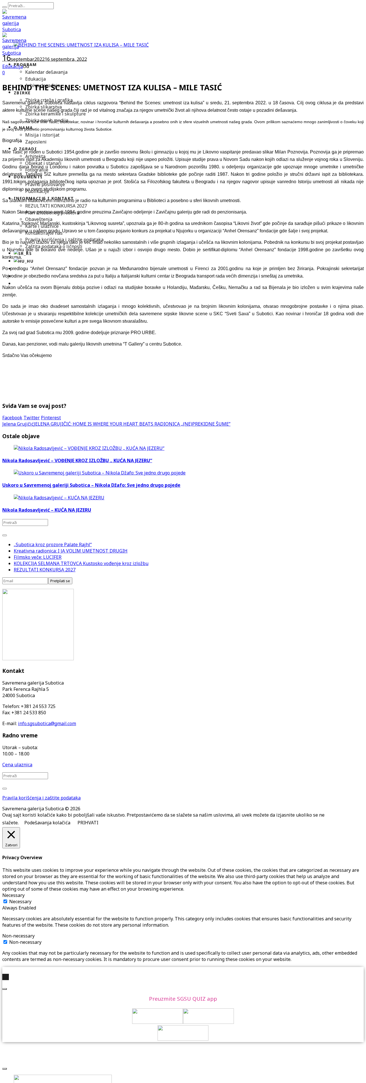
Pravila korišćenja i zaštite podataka (41, 798)
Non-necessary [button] (18, 936)
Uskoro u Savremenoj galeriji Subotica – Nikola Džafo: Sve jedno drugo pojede (91, 485)
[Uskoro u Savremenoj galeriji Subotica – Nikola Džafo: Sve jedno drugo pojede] (100, 473)
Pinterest (51, 417)
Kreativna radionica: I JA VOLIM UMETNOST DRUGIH (71, 551)
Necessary (20, 901)
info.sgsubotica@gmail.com (47, 723)
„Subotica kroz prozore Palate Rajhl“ (53, 544)
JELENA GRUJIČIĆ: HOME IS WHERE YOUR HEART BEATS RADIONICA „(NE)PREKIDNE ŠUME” (132, 424)
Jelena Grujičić (18, 424)
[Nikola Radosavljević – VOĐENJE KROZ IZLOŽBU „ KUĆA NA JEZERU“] (89, 448)
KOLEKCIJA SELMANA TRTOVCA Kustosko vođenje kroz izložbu (81, 563)
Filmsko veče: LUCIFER (37, 557)
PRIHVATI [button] (87, 822)
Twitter (31, 417)
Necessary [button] (13, 895)
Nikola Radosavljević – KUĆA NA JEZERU (46, 510)
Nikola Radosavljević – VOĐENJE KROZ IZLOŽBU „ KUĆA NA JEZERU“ (77, 460)
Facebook (12, 417)
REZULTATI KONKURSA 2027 (44, 570)
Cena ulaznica (17, 764)
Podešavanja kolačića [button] (47, 822)
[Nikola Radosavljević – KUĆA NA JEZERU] (59, 497)
